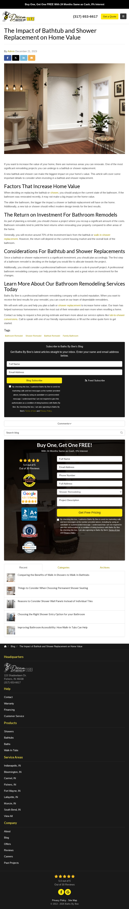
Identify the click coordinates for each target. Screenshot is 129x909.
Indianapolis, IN (12, 765)
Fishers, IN (10, 784)
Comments (63, 423)
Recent (23, 567)
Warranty (9, 703)
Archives (105, 567)
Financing (9, 709)
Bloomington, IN (13, 772)
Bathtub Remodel (52, 336)
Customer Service (14, 716)
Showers (9, 731)
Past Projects (11, 862)
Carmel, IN (10, 778)
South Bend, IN (12, 809)
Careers (8, 856)
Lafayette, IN (11, 797)
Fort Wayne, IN (12, 790)
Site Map (72, 900)
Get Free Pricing (90, 512)
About (7, 831)
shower (54, 192)
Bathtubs (9, 737)
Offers (7, 844)
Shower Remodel (33, 336)
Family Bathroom (70, 336)
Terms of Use (30, 411)
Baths (7, 744)
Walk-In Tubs (11, 750)
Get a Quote (109, 16)
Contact (8, 697)
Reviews (9, 850)
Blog (6, 837)
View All (8, 816)
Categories (64, 567)
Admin (11, 51)
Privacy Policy (46, 411)
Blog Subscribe (34, 380)
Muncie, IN (10, 803)
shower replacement (69, 305)
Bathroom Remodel (14, 336)
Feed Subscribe (96, 380)
